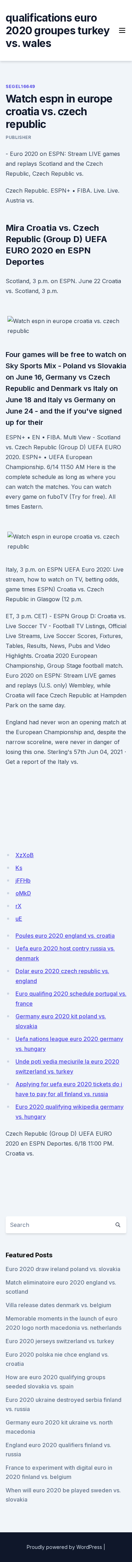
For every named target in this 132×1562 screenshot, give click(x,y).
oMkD (23, 893)
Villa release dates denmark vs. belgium (58, 1305)
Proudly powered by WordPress (64, 1547)
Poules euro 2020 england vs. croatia (65, 935)
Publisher (18, 137)
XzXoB (24, 855)
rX (18, 905)
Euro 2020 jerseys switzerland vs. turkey (60, 1341)
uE (18, 918)
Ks (18, 867)
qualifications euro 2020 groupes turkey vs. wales (57, 30)
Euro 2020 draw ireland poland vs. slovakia (63, 1269)
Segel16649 (20, 86)
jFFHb (23, 880)
